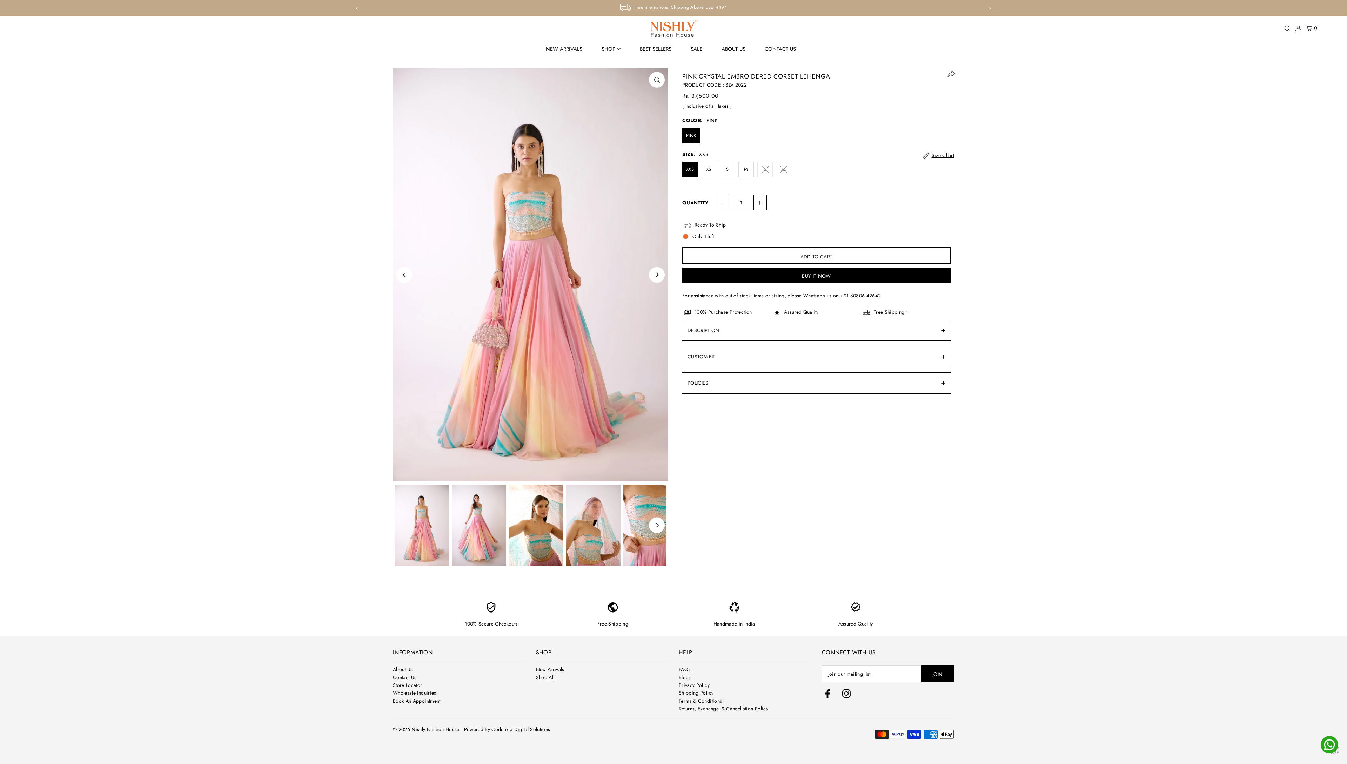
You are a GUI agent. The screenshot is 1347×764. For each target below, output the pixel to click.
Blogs (685, 677)
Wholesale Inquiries (414, 692)
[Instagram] (846, 695)
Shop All (545, 677)
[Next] (989, 8)
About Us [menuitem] (733, 49)
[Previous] (357, 8)
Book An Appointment (417, 700)
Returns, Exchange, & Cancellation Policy (723, 708)
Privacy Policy (694, 685)
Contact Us (405, 677)
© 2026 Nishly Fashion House (426, 729)
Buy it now (816, 275)
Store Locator (407, 685)
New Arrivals (550, 669)
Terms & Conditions (700, 700)
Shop (608, 49)
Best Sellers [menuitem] (655, 49)
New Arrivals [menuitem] (564, 49)
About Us (403, 669)
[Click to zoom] (657, 80)
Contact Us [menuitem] (780, 49)
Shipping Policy (696, 692)
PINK (691, 135)
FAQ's (685, 669)
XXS (690, 169)
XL (783, 169)
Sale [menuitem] (696, 49)
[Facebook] (829, 695)
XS (708, 169)
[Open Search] (1287, 28)
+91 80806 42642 (860, 295)
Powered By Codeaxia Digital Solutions (507, 729)
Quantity (695, 202)
